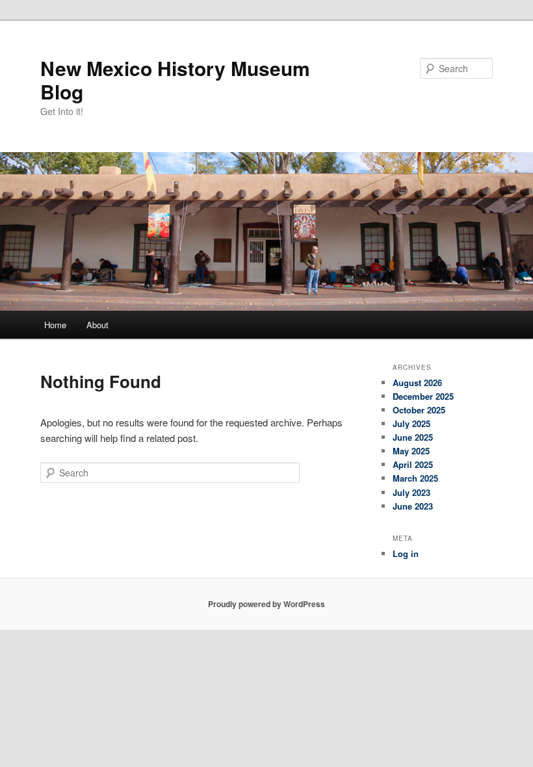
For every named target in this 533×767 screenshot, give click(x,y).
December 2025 (423, 396)
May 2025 (411, 451)
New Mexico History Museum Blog (175, 79)
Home (55, 324)
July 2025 (411, 423)
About (97, 324)
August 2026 (417, 382)
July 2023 (411, 492)
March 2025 (415, 478)
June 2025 (413, 437)
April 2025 (413, 464)
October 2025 (419, 410)
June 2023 (413, 506)
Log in (406, 553)
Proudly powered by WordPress (266, 604)
